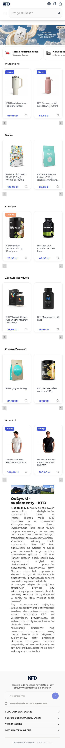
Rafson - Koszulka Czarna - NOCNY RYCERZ (46, 462)
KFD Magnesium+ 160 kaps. (48, 318)
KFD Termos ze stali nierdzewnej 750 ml (47, 104)
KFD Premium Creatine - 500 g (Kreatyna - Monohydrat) (14, 248)
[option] (32, 35)
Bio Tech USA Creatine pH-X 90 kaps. (46, 248)
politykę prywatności (39, 703)
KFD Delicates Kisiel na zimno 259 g (47, 389)
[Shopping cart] (60, 4)
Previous (4, 123)
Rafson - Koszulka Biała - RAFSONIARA (16, 461)
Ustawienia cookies (23, 742)
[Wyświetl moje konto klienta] (49, 4)
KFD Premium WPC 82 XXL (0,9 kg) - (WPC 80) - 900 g (16, 177)
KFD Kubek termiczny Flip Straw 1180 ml (17, 104)
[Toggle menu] (5, 13)
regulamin (23, 703)
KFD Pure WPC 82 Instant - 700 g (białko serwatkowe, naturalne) (47, 177)
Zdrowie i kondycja (17, 277)
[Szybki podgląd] (26, 115)
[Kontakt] (55, 4)
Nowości (10, 420)
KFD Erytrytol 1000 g (16, 388)
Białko (9, 135)
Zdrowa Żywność (15, 349)
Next (61, 123)
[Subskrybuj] (55, 696)
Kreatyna (10, 206)
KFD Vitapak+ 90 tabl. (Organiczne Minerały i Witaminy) (17, 320)
